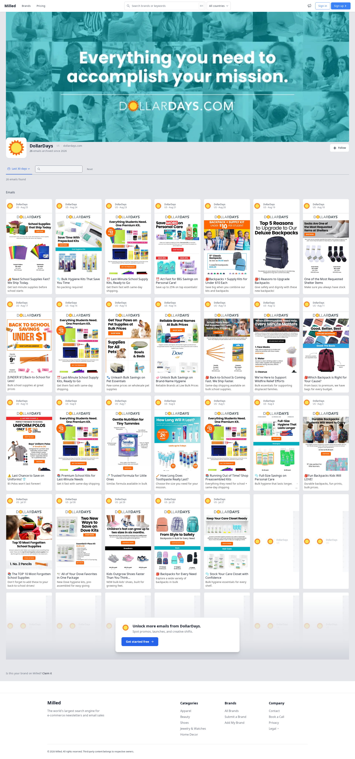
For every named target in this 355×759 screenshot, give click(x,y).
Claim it (47, 673)
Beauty (185, 717)
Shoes (184, 723)
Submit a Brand (235, 717)
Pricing (41, 6)
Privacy (274, 723)
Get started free (137, 642)
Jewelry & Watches (193, 729)
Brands (26, 6)
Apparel (185, 711)
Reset (90, 169)
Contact (274, 711)
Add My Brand (234, 723)
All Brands (232, 711)
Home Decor (189, 734)
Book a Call (276, 717)
